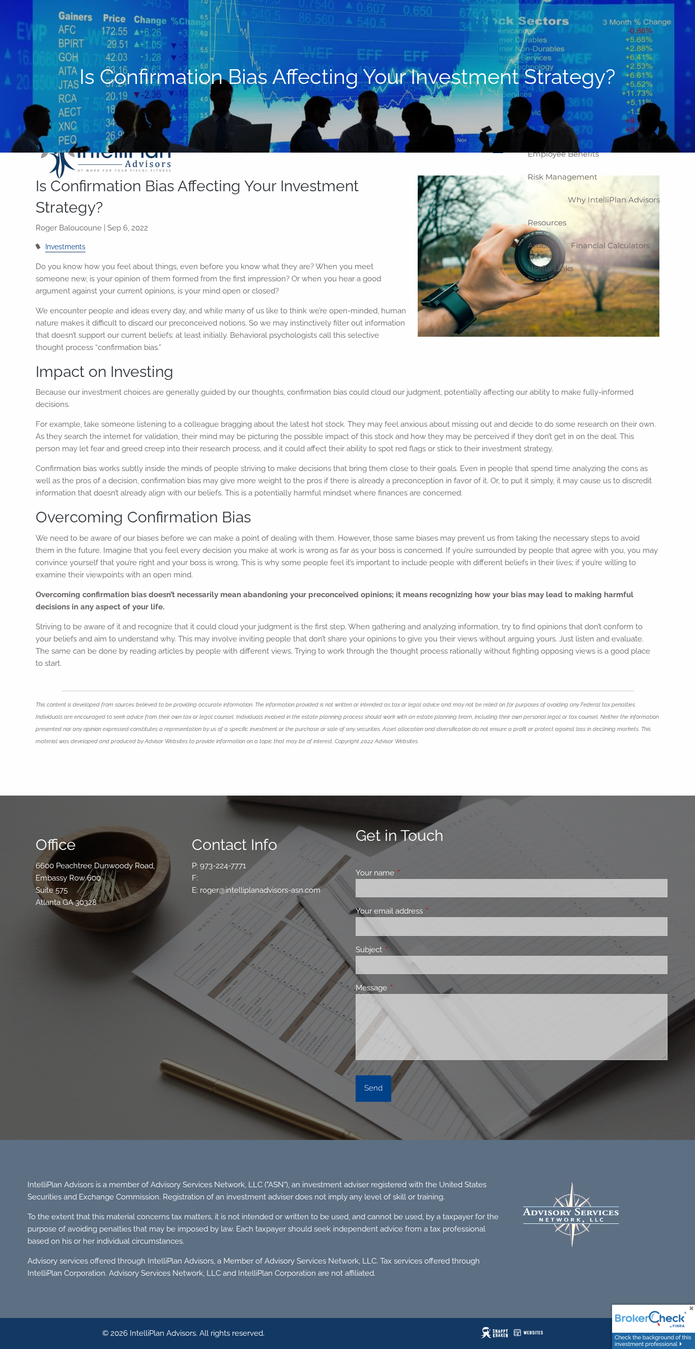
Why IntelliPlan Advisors (614, 199)
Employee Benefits (563, 154)
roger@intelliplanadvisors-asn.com (260, 890)
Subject (406, 949)
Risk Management (562, 177)
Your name (412, 872)
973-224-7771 (223, 865)
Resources (547, 222)
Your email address (426, 911)
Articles (542, 245)
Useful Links (550, 268)
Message (408, 987)
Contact (645, 291)
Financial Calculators (610, 245)
